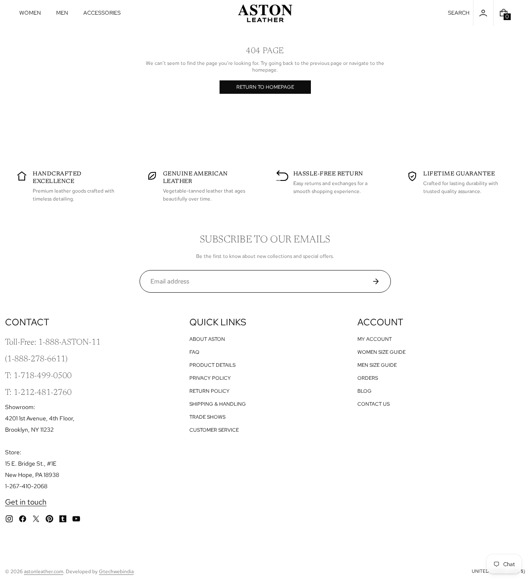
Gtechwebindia (116, 571)
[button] (459, 13)
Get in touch (26, 502)
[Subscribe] (378, 281)
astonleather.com (43, 571)
